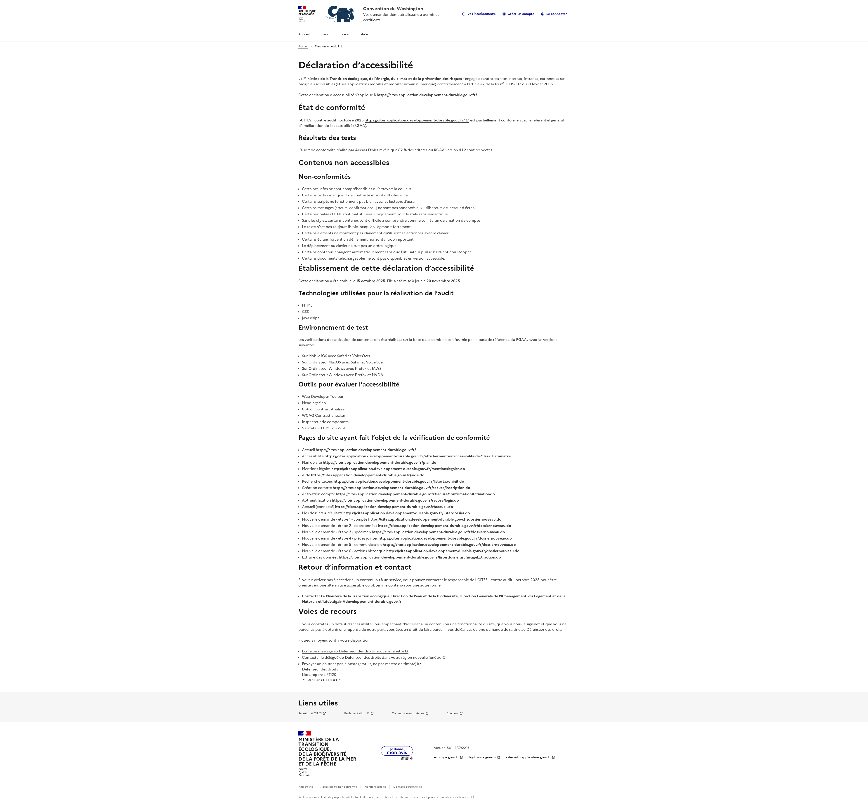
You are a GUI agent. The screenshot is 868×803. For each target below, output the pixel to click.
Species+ (452, 713)
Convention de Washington (393, 8)
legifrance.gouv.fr (482, 757)
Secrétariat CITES (310, 713)
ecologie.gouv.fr (446, 757)
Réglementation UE (356, 713)
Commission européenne (408, 713)
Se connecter (556, 14)
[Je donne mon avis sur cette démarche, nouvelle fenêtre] (397, 758)
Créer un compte (521, 14)
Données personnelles (407, 787)
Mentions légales (375, 787)
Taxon (344, 34)
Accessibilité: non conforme (339, 787)
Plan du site (305, 787)
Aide (364, 34)
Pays (324, 34)
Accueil (304, 34)
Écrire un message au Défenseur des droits (353, 651)
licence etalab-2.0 (458, 797)
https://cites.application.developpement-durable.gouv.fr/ (415, 120)
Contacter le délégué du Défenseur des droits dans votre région (371, 657)
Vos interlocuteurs (481, 14)
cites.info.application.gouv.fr (528, 757)
